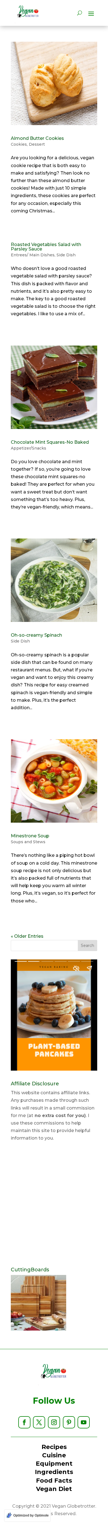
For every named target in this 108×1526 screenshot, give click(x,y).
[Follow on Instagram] (54, 1422)
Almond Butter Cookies (37, 138)
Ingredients (54, 1472)
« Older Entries (27, 936)
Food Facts (54, 1480)
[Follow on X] (39, 1422)
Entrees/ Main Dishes (33, 254)
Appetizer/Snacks (28, 448)
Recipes (54, 1447)
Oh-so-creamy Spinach (36, 635)
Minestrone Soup (30, 835)
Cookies (19, 144)
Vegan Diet (54, 1489)
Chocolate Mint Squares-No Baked (50, 442)
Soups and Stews (28, 841)
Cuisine (54, 1455)
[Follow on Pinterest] (69, 1422)
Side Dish (66, 254)
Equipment (54, 1463)
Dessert (37, 144)
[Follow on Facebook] (24, 1422)
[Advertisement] (54, 1204)
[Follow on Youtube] (84, 1422)
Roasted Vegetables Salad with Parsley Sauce (46, 247)
